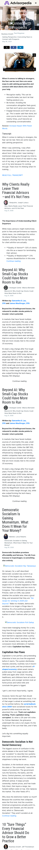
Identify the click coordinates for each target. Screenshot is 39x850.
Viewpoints (13, 202)
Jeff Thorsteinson (28, 847)
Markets (12, 537)
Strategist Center (15, 288)
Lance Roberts (21, 537)
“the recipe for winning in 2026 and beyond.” (18, 601)
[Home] (18, 3)
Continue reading (13, 261)
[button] (7, 47)
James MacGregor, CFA (20, 303)
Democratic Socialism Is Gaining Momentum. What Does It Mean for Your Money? (18, 543)
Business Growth (7, 34)
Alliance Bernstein (28, 288)
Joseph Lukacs (23, 202)
